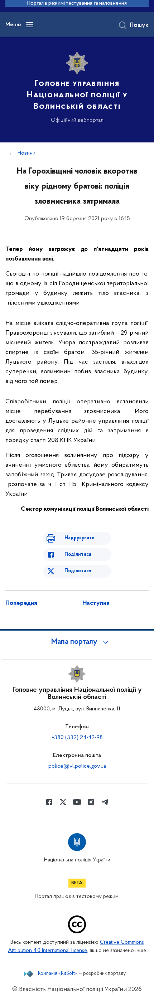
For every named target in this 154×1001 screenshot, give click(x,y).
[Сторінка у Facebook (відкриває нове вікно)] (49, 802)
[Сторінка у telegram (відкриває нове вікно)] (105, 802)
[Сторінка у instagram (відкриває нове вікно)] (91, 802)
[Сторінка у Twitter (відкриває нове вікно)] (63, 802)
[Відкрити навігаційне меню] (29, 24)
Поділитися (77, 554)
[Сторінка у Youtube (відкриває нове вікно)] (77, 802)
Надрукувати (79, 538)
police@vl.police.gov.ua (77, 766)
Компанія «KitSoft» (57, 973)
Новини (26, 153)
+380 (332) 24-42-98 (77, 737)
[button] (77, 642)
